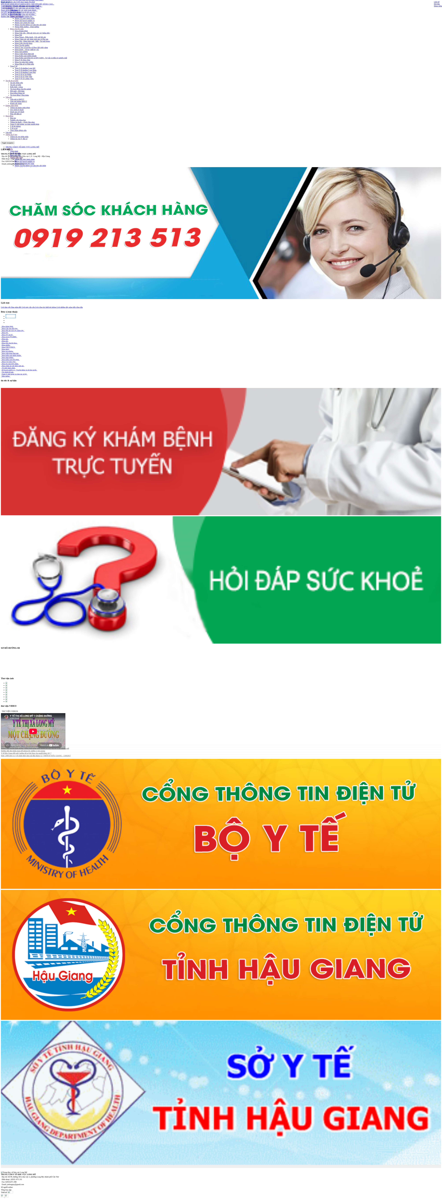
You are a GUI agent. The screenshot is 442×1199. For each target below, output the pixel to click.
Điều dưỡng (5, 376)
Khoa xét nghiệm (7, 351)
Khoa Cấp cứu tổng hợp (9, 328)
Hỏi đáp (437, 4)
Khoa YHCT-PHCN (8, 347)
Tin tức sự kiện (15, 85)
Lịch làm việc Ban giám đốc (11, 307)
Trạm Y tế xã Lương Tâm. (24, 79)
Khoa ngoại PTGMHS (9, 337)
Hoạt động (9, 116)
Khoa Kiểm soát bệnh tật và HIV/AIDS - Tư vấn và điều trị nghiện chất (41, 58)
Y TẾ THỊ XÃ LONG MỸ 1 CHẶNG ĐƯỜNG (19, 744)
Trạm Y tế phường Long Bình (25, 70)
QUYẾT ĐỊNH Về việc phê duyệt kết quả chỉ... (18, 3)
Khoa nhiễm (6, 345)
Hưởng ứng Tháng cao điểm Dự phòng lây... (17, 7)
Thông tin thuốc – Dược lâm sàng (22, 122)
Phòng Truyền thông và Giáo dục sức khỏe (30, 25)
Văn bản (9, 133)
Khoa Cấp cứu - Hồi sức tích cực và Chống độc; (32, 33)
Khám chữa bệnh (12, 106)
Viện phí (9, 97)
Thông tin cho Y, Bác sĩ (18, 139)
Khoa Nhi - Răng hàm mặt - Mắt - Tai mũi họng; (32, 41)
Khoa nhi (5, 341)
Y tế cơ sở (13, 128)
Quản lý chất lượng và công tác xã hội (14, 374)
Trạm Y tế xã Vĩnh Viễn (23, 77)
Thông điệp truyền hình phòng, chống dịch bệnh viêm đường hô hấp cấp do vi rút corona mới (35, 748)
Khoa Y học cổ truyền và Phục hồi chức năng (31, 47)
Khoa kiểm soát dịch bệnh (10, 360)
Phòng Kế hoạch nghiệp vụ (25, 21)
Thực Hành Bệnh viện (18, 130)
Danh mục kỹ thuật (17, 112)
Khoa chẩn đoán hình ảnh (10, 353)
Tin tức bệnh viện (16, 83)
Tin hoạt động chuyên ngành (20, 89)
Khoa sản (5, 339)
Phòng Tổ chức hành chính (25, 18)
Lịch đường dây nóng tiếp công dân (69, 307)
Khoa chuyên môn (17, 29)
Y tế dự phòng (15, 126)
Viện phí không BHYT (18, 101)
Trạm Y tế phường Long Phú (25, 72)
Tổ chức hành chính (8, 368)
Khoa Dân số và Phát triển (24, 64)
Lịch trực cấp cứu (28, 307)
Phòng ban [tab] (12, 322)
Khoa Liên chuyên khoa (23, 43)
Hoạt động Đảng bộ (17, 93)
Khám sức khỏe (16, 103)
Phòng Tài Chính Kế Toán (24, 23)
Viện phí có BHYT (17, 99)
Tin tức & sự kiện (12, 81)
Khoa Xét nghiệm (21, 52)
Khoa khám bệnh (7, 326)
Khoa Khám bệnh (21, 31)
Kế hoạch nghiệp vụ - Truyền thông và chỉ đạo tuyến (19, 370)
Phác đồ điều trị (16, 114)
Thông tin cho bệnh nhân (19, 137)
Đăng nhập (438, 6)
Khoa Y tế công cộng (22, 60)
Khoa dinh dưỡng (7, 357)
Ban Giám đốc (15, 14)
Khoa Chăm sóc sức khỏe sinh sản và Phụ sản (31, 39)
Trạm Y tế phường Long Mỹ (25, 68)
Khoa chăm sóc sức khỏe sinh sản (13, 366)
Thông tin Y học (11, 135)
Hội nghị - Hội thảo (17, 91)
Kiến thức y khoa (16, 87)
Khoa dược (5, 349)
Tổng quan (14, 10)
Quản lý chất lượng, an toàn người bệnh (24, 124)
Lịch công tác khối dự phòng (45, 307)
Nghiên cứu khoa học (18, 120)
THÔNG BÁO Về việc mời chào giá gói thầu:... (18, 5)
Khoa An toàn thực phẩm (24, 62)
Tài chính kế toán (7, 372)
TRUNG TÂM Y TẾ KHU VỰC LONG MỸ (22, 147)
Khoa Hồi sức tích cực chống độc (13, 331)
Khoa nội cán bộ (7, 335)
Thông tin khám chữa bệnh (20, 108)
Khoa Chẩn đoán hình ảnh (24, 54)
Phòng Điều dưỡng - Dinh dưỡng (27, 27)
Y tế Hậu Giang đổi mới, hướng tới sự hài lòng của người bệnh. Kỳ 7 (26, 753)
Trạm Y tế (13, 66)
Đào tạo (13, 118)
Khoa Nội (18, 35)
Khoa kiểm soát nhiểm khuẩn (11, 355)
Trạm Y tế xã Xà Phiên (23, 74)
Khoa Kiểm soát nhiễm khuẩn (25, 56)
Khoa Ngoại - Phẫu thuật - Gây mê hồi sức (30, 37)
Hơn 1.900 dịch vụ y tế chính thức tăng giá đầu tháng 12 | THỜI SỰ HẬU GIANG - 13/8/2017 (36, 756)
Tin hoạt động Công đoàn (19, 95)
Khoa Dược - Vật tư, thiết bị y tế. (27, 50)
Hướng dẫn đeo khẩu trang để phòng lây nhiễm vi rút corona (23, 751)
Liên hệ (436, 2)
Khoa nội (5, 333)
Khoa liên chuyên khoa (9, 343)
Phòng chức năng (16, 16)
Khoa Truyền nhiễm (22, 45)
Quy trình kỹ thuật (16, 110)
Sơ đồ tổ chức (15, 12)
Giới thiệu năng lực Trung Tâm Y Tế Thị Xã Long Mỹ (21, 746)
